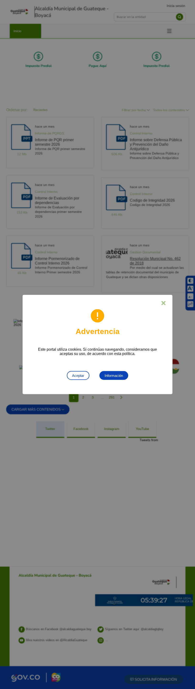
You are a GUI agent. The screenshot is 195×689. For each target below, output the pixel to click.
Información (114, 376)
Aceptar (78, 376)
